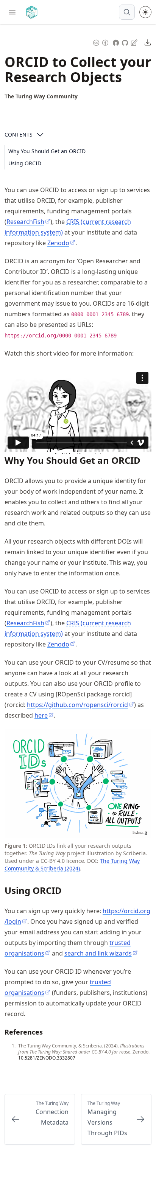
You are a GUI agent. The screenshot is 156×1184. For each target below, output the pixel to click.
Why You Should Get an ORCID (47, 151)
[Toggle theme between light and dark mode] (145, 12)
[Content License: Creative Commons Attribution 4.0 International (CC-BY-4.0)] (101, 41)
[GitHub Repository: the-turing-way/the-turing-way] (125, 41)
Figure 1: (16, 845)
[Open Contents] (40, 134)
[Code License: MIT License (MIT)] (116, 41)
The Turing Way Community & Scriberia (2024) (72, 864)
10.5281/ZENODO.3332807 (46, 1058)
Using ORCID (24, 163)
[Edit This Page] (134, 42)
